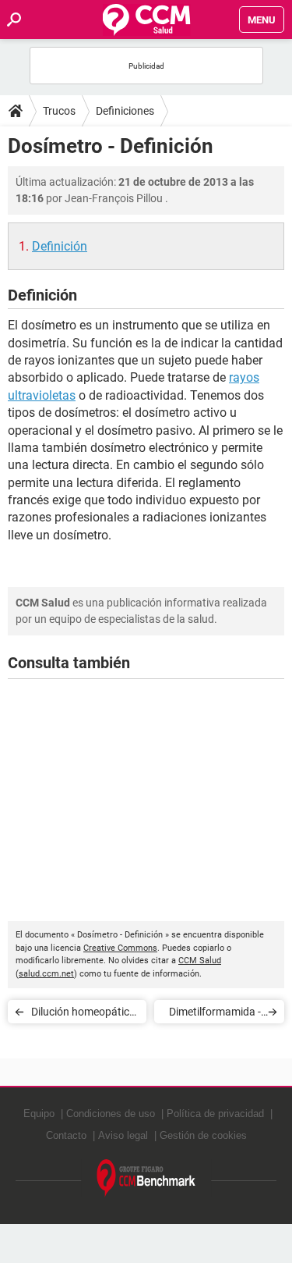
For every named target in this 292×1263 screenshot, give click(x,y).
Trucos (59, 111)
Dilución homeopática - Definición (83, 1014)
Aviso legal (123, 1135)
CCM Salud (199, 960)
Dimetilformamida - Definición (215, 1014)
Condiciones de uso (110, 1113)
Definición (59, 246)
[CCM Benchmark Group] (146, 1178)
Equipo (39, 1113)
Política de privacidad (215, 1113)
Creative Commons (120, 948)
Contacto (66, 1135)
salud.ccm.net (46, 974)
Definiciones (125, 111)
